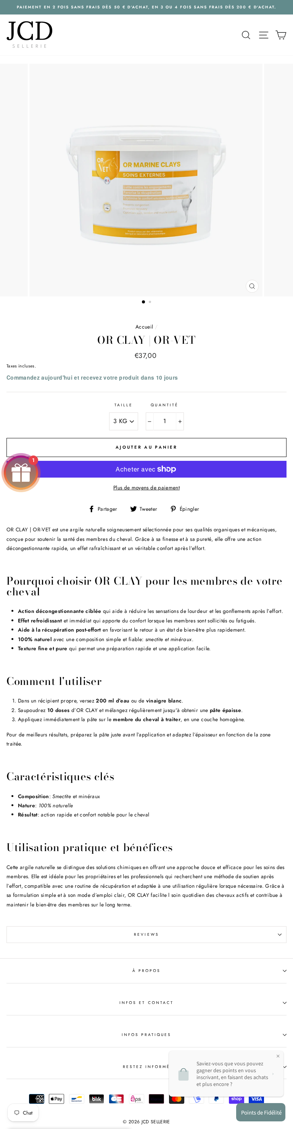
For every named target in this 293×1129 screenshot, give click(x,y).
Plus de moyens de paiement (146, 487)
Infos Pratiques (147, 1035)
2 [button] (151, 303)
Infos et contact (146, 1003)
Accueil (144, 326)
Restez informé (147, 1067)
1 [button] (144, 302)
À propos (146, 970)
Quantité (164, 405)
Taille (123, 405)
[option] (146, 7)
